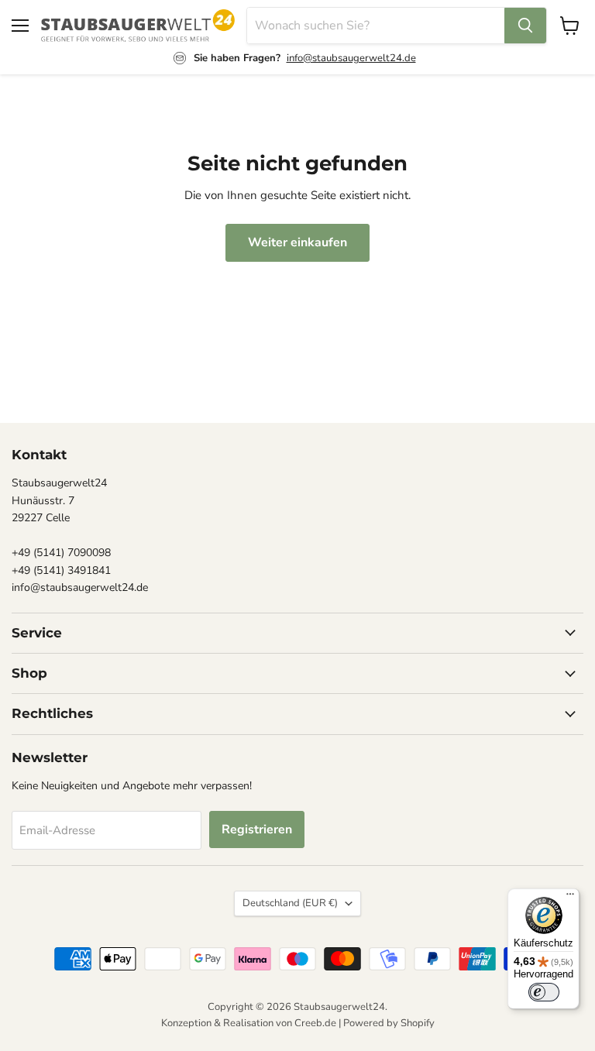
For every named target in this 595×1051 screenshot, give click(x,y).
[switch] (543, 992)
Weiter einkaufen (297, 242)
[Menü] (570, 897)
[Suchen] (525, 25)
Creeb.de (315, 1023)
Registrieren (257, 829)
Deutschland (290, 903)
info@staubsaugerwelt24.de (351, 58)
